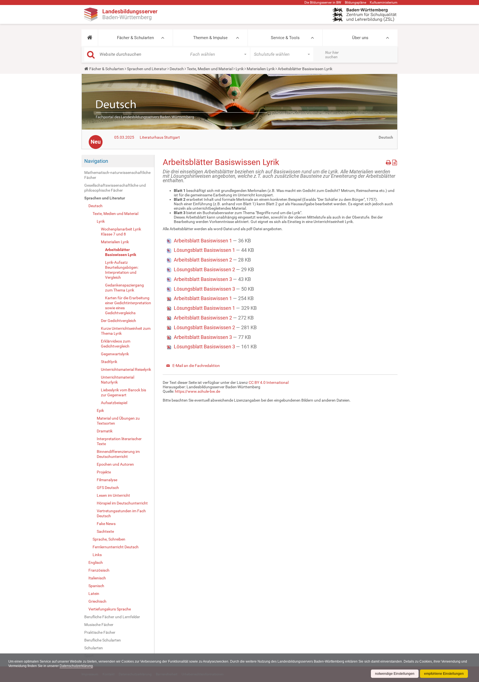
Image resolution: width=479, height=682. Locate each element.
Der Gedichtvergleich (118, 320)
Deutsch (177, 69)
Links (97, 554)
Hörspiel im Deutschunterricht (122, 503)
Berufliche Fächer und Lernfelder (112, 617)
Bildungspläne (355, 2)
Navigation (96, 161)
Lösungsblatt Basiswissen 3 (205, 289)
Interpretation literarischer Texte (119, 441)
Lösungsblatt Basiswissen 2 (205, 269)
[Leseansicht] (394, 161)
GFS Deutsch (108, 487)
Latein (93, 593)
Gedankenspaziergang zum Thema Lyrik (124, 287)
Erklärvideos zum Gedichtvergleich (115, 343)
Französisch (98, 570)
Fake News (106, 523)
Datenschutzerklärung (76, 666)
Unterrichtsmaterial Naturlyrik (117, 379)
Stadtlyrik (109, 361)
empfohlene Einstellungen (444, 674)
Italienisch (97, 578)
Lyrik (240, 69)
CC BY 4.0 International (269, 382)
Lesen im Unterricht (113, 495)
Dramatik (105, 431)
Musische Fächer (98, 624)
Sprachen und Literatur (147, 69)
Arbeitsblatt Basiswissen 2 (203, 260)
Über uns (360, 37)
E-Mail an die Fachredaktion (196, 365)
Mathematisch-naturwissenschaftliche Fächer (117, 175)
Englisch (95, 562)
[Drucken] (389, 161)
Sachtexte (105, 531)
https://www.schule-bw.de (197, 391)
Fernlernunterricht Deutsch (116, 547)
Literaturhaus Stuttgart (160, 137)
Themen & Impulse (210, 37)
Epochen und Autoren (115, 464)
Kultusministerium (384, 2)
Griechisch (97, 601)
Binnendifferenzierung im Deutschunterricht (118, 454)
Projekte (104, 472)
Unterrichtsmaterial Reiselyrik (126, 369)
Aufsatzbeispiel (114, 402)
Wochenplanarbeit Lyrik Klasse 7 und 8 (121, 231)
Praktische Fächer (99, 632)
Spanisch (96, 586)
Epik (100, 410)
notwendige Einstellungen (394, 674)
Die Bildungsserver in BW (322, 2)
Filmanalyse (107, 480)
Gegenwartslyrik (115, 354)
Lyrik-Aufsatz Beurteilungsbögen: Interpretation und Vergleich (121, 270)
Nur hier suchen (332, 54)
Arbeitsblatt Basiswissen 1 (203, 241)
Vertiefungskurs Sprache (109, 609)
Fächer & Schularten (135, 37)
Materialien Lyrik (261, 69)
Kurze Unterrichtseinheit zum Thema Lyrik (126, 331)
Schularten (93, 648)
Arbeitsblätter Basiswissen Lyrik (120, 252)
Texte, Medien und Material (210, 69)
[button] (89, 38)
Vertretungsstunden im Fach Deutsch (121, 513)
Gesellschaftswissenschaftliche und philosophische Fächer (115, 187)
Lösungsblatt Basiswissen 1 (205, 250)
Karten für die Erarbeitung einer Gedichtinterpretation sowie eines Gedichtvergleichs (128, 305)
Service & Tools (285, 37)
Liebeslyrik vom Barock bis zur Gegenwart (123, 392)
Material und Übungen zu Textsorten (118, 420)
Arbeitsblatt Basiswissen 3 (203, 279)
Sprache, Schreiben (109, 539)
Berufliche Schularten (102, 640)
